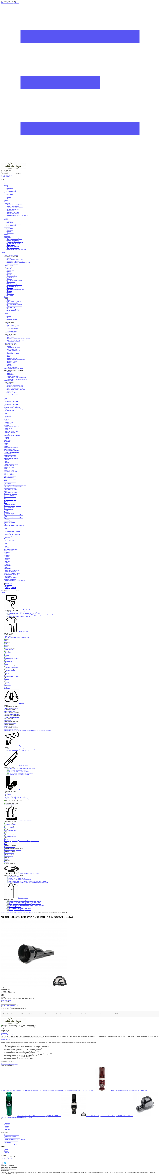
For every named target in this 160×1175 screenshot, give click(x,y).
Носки (6, 664)
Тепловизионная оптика (11, 729)
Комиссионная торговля (14, 209)
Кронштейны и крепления (11, 717)
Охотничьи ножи (9, 470)
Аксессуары (7, 636)
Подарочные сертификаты (14, 204)
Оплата (9, 187)
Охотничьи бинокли (10, 726)
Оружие (6, 462)
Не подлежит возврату (13, 212)
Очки (5, 844)
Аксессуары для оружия (11, 404)
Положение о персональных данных (17, 215)
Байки (6, 640)
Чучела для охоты (9, 865)
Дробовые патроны (9, 798)
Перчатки (7, 673)
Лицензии (10, 195)
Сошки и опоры (8, 856)
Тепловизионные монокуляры (27, 730)
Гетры (5, 637)
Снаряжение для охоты (10, 492)
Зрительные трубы (9, 711)
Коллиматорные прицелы (11, 714)
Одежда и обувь (8, 414)
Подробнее (4, 1033)
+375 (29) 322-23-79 (6, 175)
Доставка (10, 194)
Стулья (6, 859)
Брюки (6, 646)
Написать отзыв (5, 1039)
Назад (9, 258)
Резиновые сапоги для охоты (12, 676)
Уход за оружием (9, 530)
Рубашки (6, 679)
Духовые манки (22, 841)
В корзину (3, 1005)
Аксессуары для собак (10, 824)
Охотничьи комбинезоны (11, 667)
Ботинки (6, 643)
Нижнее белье (8, 661)
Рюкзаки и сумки (9, 853)
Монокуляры (7, 720)
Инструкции (10, 210)
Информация (7, 203)
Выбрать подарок (6, 1009)
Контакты (7, 201)
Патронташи (7, 794)
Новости (9, 197)
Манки (6, 839)
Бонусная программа (13, 213)
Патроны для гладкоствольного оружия (15, 797)
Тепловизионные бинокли (11, 730)
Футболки (7, 688)
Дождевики (7, 652)
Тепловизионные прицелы (44, 730)
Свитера (6, 682)
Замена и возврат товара (14, 190)
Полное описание (6, 1000)
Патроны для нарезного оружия (13, 801)
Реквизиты (10, 198)
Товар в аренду (11, 191)
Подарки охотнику (9, 847)
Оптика (6, 446)
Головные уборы (9, 649)
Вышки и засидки (9, 827)
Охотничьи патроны (10, 482)
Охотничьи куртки (9, 670)
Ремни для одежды (19, 637)
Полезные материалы (13, 206)
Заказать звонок (5, 176)
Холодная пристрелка (10, 804)
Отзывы (9, 1034)
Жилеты (6, 655)
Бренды (6, 200)
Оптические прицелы (10, 723)
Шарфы (27, 637)
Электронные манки (33, 841)
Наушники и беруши (10, 836)
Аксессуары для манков (11, 841)
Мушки (6, 833)
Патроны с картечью (21, 798)
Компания (7, 192)
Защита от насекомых (10, 830)
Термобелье (7, 685)
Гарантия (10, 188)
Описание (3, 1034)
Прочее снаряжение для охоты (12, 850)
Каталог (6, 184)
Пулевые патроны (32, 798)
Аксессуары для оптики (11, 708)
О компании (7, 1121)
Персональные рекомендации (9, 1064)
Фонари (6, 862)
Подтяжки (11, 637)
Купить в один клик (12, 1005)
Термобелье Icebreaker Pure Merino (13, 518)
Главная (3, 912)
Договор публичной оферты (15, 207)
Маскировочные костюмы (11, 658)
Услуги (6, 185)
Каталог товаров (10, 912)
